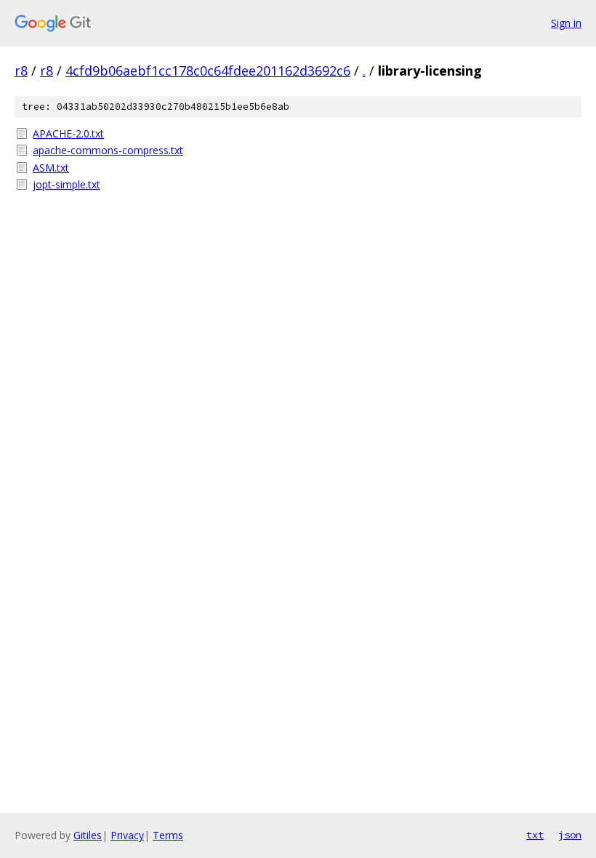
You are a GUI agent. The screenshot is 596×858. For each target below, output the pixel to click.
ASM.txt (51, 168)
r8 (21, 70)
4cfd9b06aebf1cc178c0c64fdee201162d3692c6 (207, 70)
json (569, 834)
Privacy (127, 835)
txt (535, 834)
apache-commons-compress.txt (108, 150)
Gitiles (87, 835)
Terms (168, 835)
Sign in (566, 23)
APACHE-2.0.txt (68, 133)
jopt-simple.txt (66, 184)
